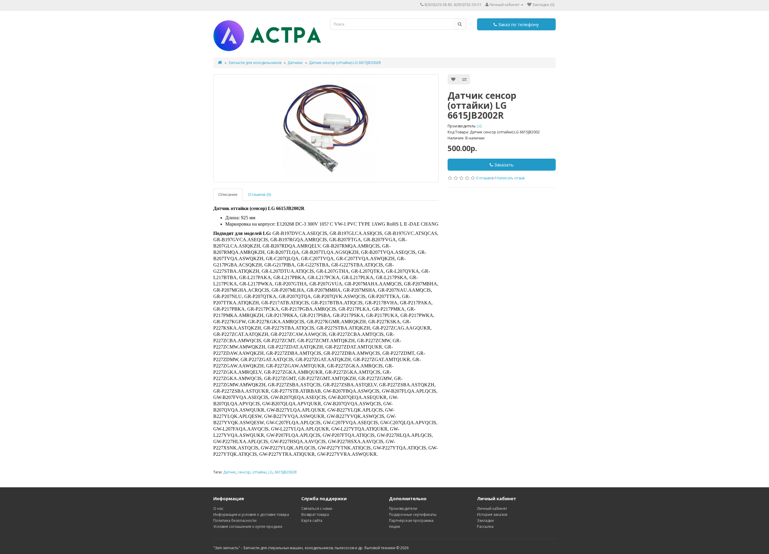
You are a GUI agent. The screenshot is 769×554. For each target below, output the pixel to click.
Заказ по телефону (518, 24)
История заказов (492, 514)
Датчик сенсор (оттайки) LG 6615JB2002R (345, 62)
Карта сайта (311, 520)
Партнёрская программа (411, 520)
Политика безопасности (235, 520)
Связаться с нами (316, 508)
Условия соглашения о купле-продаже (247, 526)
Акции (394, 526)
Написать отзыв (510, 178)
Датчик (229, 472)
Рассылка (485, 526)
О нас (218, 508)
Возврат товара (315, 514)
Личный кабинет (492, 508)
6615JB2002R (286, 472)
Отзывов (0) (259, 194)
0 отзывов (485, 178)
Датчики (294, 62)
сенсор (244, 472)
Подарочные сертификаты (412, 514)
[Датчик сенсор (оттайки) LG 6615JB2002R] (326, 128)
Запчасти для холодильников (254, 62)
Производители (403, 508)
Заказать (503, 165)
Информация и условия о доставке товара (251, 514)
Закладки (485, 520)
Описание (228, 194)
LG (479, 126)
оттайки (259, 472)
